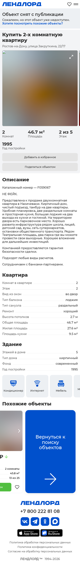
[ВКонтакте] (25, 521)
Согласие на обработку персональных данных (40, 551)
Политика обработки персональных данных (40, 542)
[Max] (55, 521)
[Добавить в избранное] (17, 487)
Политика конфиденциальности (40, 546)
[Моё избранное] (69, 4)
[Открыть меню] (76, 4)
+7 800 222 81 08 (40, 511)
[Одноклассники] (45, 521)
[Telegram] (35, 521)
